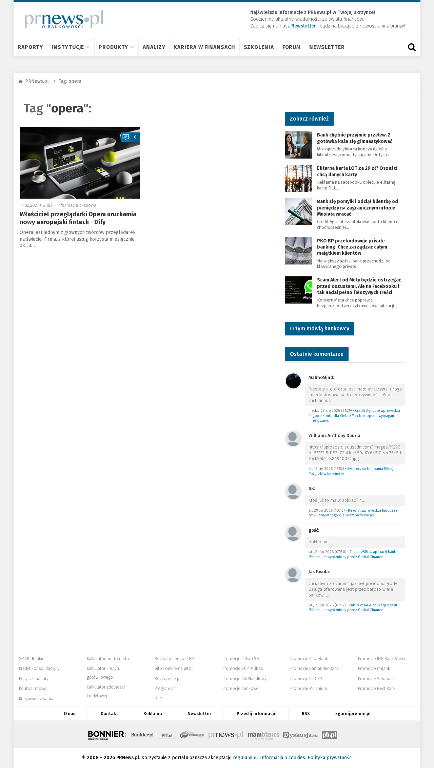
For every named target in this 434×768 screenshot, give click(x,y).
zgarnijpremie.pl (353, 713)
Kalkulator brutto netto (108, 658)
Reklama (152, 713)
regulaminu (245, 758)
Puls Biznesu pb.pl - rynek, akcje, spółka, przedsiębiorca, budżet (329, 734)
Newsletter (327, 47)
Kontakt (109, 713)
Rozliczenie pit (168, 678)
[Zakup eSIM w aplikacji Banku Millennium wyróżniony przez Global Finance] (293, 533)
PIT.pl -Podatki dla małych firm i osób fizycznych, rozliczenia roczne (167, 734)
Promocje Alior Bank (309, 658)
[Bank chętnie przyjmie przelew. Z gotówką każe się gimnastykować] (298, 145)
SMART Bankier (32, 658)
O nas (69, 713)
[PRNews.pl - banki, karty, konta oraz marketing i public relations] (61, 19)
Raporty (30, 47)
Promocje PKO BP (306, 678)
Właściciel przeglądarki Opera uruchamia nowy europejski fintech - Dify (78, 218)
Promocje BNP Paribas (242, 668)
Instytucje (68, 47)
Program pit (165, 688)
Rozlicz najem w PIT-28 (175, 658)
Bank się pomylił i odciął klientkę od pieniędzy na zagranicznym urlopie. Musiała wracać (357, 208)
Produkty (113, 47)
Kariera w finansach (204, 47)
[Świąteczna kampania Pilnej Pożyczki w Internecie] (293, 438)
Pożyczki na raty (33, 678)
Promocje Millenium (308, 688)
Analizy (154, 47)
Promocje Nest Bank (377, 688)
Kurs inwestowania (36, 698)
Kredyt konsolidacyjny (39, 668)
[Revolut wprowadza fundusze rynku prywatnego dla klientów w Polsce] (293, 491)
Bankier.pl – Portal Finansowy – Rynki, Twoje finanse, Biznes (142, 734)
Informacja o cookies (282, 758)
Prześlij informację (256, 713)
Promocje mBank (374, 668)
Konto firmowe (32, 688)
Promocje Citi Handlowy (244, 678)
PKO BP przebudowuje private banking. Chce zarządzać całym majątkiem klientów (352, 247)
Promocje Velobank (376, 678)
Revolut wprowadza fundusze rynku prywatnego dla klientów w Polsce (353, 513)
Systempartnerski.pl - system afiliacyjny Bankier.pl (192, 734)
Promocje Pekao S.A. (241, 658)
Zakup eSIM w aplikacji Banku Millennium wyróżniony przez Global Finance (353, 554)
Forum (291, 47)
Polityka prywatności (330, 758)
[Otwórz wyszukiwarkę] (411, 47)
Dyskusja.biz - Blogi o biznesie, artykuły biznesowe (300, 734)
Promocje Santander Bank (314, 668)
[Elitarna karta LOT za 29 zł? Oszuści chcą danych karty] (298, 178)
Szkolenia (259, 47)
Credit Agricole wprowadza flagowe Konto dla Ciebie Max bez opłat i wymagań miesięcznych (354, 415)
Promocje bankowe (240, 688)
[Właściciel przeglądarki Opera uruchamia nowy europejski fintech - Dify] (80, 163)
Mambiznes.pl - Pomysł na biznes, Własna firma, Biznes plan (263, 734)
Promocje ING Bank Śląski (381, 658)
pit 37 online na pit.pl (174, 668)
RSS (306, 713)
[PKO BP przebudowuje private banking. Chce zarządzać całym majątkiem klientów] (298, 250)
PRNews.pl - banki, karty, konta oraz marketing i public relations (226, 734)
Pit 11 (159, 698)
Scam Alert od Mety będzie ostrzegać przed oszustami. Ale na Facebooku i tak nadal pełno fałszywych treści (359, 286)
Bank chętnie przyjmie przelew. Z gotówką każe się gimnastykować (354, 138)
